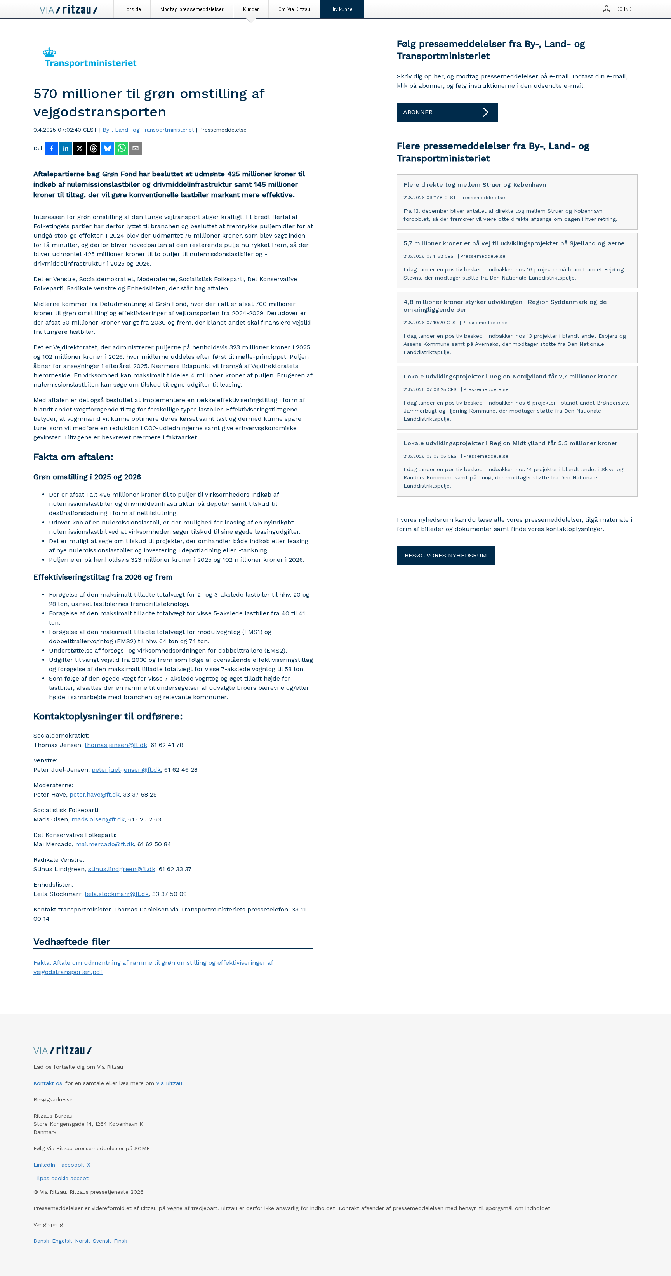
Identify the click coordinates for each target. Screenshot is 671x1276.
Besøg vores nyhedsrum (446, 555)
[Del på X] (79, 149)
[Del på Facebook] (51, 149)
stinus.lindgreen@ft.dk (121, 869)
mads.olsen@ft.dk (98, 819)
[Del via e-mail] (135, 149)
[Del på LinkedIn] (65, 149)
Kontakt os (47, 1083)
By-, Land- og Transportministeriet (148, 130)
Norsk (82, 1241)
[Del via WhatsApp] (121, 149)
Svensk (102, 1241)
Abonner (418, 112)
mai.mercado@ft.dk (104, 844)
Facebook (71, 1164)
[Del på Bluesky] (107, 149)
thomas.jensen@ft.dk (116, 744)
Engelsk (62, 1241)
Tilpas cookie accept (61, 1178)
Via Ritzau (169, 1083)
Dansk (41, 1241)
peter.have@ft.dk (95, 794)
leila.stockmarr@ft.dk (117, 894)
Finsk (120, 1241)
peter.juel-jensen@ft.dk (126, 769)
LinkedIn (44, 1164)
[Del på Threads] (93, 149)
